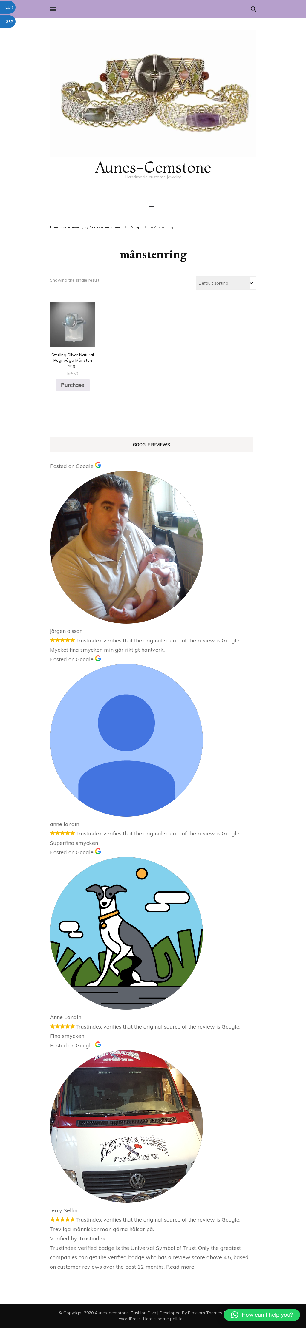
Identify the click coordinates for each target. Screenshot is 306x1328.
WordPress (130, 1318)
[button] (262, 1315)
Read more (180, 1266)
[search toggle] (253, 9)
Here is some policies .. (165, 1318)
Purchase (72, 384)
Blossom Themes (205, 1312)
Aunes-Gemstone (153, 167)
